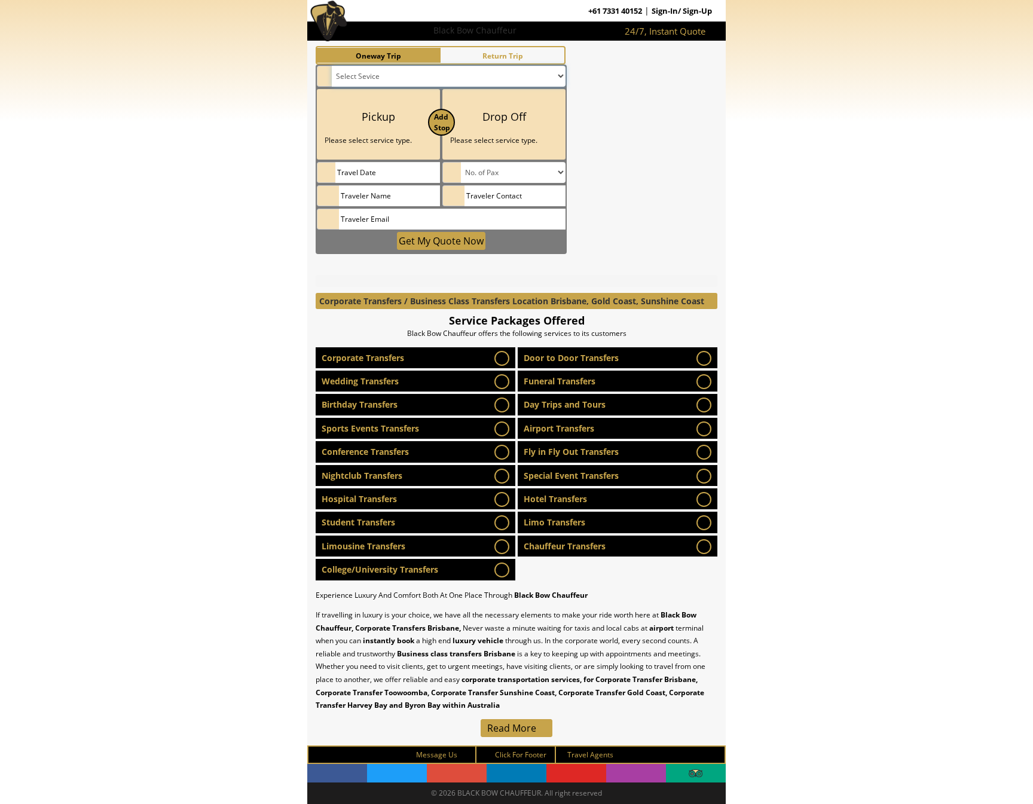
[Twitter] (397, 773)
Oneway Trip (378, 56)
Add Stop (442, 122)
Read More (513, 728)
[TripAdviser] (696, 773)
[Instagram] (636, 773)
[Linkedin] (516, 773)
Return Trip (502, 56)
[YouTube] (576, 773)
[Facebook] (337, 773)
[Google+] (457, 773)
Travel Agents (590, 755)
